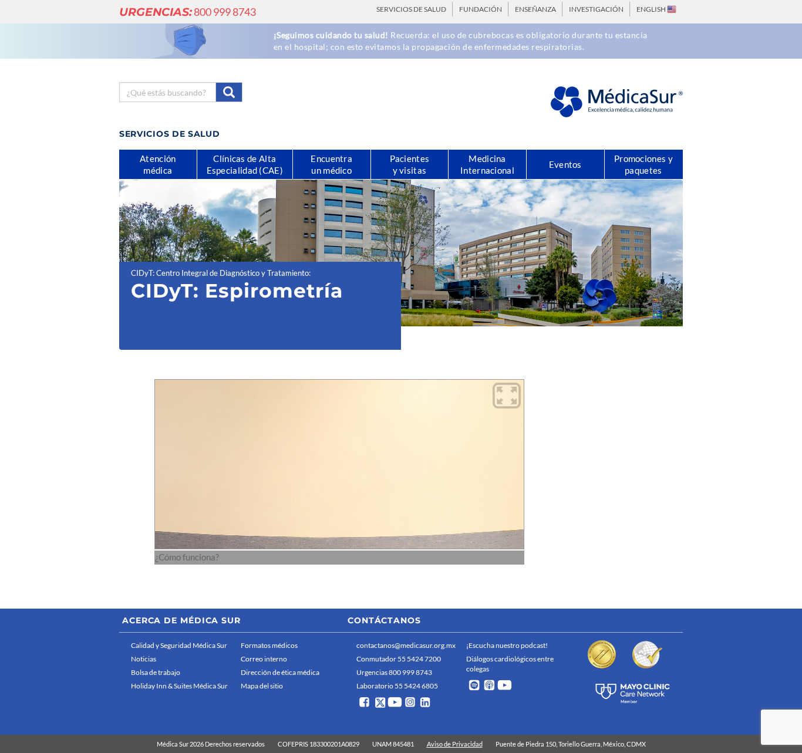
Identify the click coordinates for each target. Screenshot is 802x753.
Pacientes (410, 164)
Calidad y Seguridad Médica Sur (179, 645)
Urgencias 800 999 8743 (394, 672)
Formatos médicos (269, 645)
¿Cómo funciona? (187, 557)
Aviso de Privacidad (455, 744)
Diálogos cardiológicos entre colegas (510, 663)
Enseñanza (535, 9)
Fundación (480, 9)
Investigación (596, 9)
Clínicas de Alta (245, 164)
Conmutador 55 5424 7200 (398, 658)
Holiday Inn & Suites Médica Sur (179, 685)
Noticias (143, 658)
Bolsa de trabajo (155, 672)
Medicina (487, 164)
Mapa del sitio (262, 685)
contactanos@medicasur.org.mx (406, 645)
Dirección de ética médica (280, 672)
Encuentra (331, 164)
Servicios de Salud (411, 9)
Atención (158, 164)
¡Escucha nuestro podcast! (507, 645)
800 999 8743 (187, 11)
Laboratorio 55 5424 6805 (397, 685)
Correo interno (264, 658)
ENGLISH (651, 9)
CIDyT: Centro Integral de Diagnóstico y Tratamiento (220, 273)
